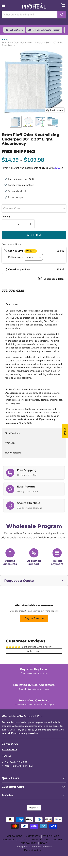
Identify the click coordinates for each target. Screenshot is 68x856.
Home (5, 39)
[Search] (61, 14)
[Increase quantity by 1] (30, 224)
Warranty (10, 442)
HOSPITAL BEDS (14, 836)
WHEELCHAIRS (51, 836)
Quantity (6, 216)
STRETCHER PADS (40, 839)
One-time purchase (19, 269)
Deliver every (15, 257)
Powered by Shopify (34, 850)
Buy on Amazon (34, 618)
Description (11, 304)
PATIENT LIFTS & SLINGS (14, 839)
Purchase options (11, 244)
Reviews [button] (65, 431)
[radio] (5, 251)
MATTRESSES (33, 836)
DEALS (43, 843)
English (32, 807)
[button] (15, 121)
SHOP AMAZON (29, 843)
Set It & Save (22, 250)
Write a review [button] (34, 651)
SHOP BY (57, 839)
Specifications (12, 433)
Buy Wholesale (13, 452)
